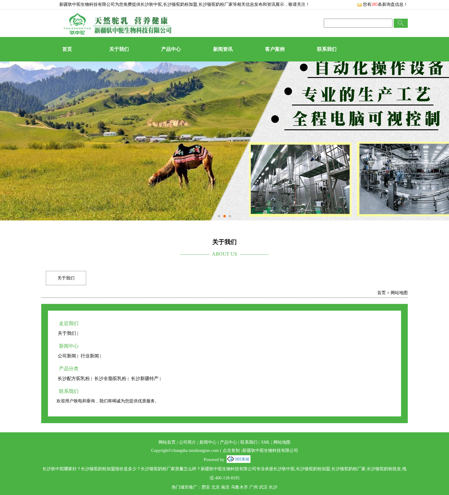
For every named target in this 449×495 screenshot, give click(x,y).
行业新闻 (90, 355)
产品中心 (171, 49)
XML (265, 442)
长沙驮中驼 (151, 4)
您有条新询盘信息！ (385, 4)
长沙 (273, 487)
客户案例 (275, 49)
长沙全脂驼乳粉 (110, 378)
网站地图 (399, 292)
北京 (215, 487)
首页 (67, 49)
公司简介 (187, 442)
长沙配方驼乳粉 (74, 378)
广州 (253, 487)
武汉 (263, 487)
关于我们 (119, 49)
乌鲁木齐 (239, 487)
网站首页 (167, 442)
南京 (225, 487)
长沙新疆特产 (145, 378)
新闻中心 (208, 442)
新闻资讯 (223, 49)
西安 (206, 487)
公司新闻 (67, 355)
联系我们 (327, 49)
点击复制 (231, 450)
